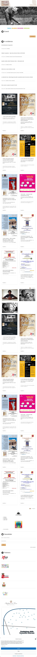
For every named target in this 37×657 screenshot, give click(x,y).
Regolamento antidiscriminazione (25, 122)
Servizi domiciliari (5, 529)
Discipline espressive (13, 72)
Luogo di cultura (6, 423)
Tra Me (24, 88)
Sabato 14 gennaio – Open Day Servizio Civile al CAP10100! (13, 53)
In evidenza (8, 48)
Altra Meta (7, 56)
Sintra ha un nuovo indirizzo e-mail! (8, 69)
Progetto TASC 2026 (23, 197)
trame (14, 118)
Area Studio (8, 72)
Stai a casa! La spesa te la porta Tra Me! (9, 85)
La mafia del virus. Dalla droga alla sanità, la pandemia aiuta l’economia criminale (17, 77)
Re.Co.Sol (24, 161)
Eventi (24, 278)
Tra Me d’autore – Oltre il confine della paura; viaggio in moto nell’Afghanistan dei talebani (9, 239)
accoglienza (4, 118)
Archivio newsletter (33, 547)
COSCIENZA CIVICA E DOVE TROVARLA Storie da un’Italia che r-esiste (9, 199)
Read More (4, 130)
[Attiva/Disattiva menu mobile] (35, 1)
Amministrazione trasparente (6, 45)
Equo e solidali (8, 88)
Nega (18, 651)
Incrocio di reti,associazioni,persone (17, 56)
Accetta (18, 648)
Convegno (29, 381)
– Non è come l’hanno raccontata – (9, 116)
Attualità (7, 64)
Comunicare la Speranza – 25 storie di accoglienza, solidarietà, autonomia (27, 237)
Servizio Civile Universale (29, 197)
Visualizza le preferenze (18, 653)
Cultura (4, 273)
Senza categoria (14, 242)
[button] (35, 639)
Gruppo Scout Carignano (9, 118)
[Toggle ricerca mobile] (33, 1)
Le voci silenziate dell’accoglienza (27, 158)
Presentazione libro (27, 461)
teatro (8, 273)
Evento (6, 273)
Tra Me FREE (21, 72)
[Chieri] (5, 572)
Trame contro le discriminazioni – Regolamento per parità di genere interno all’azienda (27, 119)
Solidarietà (13, 80)
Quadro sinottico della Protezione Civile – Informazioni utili (12, 61)
